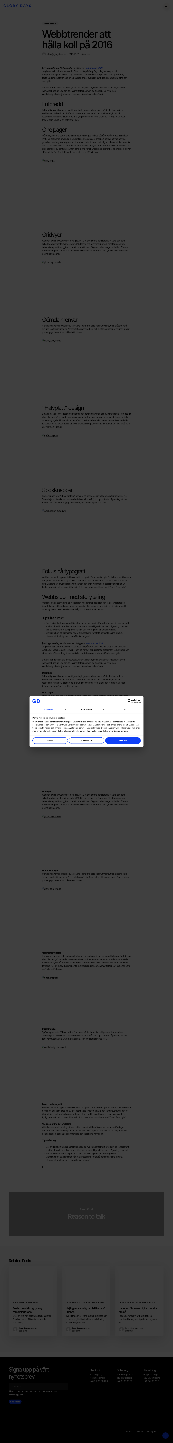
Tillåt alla (123, 740)
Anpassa (85, 740)
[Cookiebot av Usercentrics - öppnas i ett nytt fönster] (130, 701)
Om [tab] (124, 709)
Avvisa (50, 740)
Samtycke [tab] (48, 709)
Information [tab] (86, 709)
